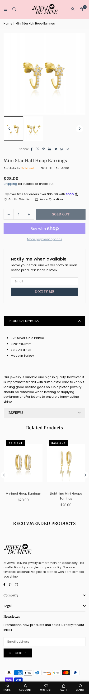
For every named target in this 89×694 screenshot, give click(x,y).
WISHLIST (46, 690)
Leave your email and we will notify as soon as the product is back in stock (44, 267)
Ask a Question (51, 199)
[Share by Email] (67, 149)
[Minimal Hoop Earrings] (23, 463)
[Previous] (9, 128)
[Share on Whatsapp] (61, 149)
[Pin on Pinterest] (43, 149)
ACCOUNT (25, 690)
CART (63, 690)
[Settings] (72, 9)
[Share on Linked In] (49, 149)
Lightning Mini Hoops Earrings (66, 496)
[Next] (79, 128)
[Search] (14, 9)
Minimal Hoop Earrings (23, 493)
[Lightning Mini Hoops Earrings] (66, 463)
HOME (7, 690)
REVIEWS (16, 413)
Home (8, 23)
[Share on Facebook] (31, 149)
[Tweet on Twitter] (37, 149)
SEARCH (80, 690)
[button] (81, 9)
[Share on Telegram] (55, 149)
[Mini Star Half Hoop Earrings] (13, 128)
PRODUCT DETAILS (24, 321)
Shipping (10, 184)
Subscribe (17, 653)
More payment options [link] (44, 239)
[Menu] (5, 9)
